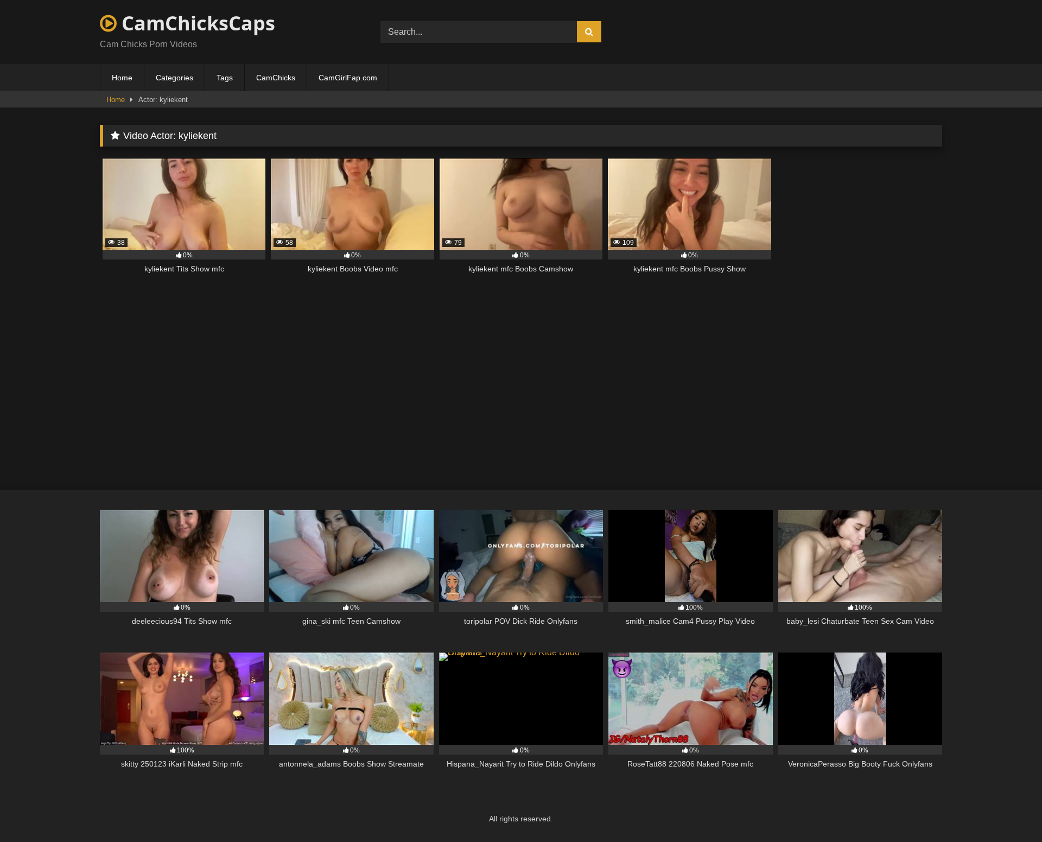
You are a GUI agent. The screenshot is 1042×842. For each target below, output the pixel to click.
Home (122, 77)
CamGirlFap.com (348, 77)
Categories (174, 77)
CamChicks (275, 77)
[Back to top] (1008, 809)
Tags (225, 77)
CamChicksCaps (196, 23)
